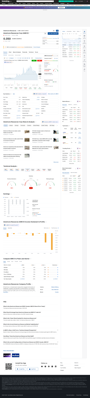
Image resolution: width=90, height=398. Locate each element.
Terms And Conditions (70, 377)
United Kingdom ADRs (28, 5)
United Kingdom (21, 5)
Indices (63, 13)
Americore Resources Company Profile (17, 266)
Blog (61, 345)
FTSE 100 (64, 27)
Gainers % (70, 86)
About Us (76, 345)
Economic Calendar (48, 3)
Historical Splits (18, 37)
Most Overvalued (74, 154)
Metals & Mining (54, 269)
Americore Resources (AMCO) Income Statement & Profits (24, 204)
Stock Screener (56, 3)
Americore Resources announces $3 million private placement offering (12, 137)
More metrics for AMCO (53, 76)
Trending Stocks (66, 130)
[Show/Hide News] (32, 40)
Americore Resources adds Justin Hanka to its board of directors (13, 121)
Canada (56, 274)
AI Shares (72, 5)
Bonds (74, 13)
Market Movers (66, 83)
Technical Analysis (10, 148)
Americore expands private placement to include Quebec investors (13, 129)
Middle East (49, 5)
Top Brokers (65, 108)
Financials (24, 34)
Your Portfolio (63, 350)
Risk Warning (85, 377)
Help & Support (78, 350)
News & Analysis (17, 34)
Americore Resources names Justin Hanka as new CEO (12, 114)
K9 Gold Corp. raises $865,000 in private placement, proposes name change (42, 121)
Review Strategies (36, 29)
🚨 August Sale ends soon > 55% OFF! (66, 1)
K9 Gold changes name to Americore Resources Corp (41, 114)
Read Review (79, 115)
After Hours (65, 5)
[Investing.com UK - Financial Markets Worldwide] (7, 1)
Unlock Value (54, 20)
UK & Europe (44, 5)
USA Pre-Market (59, 5)
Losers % (75, 86)
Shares (4, 5)
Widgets (62, 352)
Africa (69, 5)
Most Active (15, 5)
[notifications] (85, 1)
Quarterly (10, 210)
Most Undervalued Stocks (66, 151)
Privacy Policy (78, 377)
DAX (63, 29)
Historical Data (11, 37)
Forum (36, 34)
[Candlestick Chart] (4, 40)
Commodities (69, 13)
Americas (39, 5)
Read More (5, 274)
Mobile (61, 347)
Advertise (76, 347)
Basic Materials (55, 271)
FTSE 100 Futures (65, 38)
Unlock (23, 261)
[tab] (6, 152)
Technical (31, 34)
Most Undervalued (65, 154)
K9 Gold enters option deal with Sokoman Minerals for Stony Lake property (42, 129)
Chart (10, 34)
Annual (4, 210)
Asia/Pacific (54, 5)
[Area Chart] (7, 40)
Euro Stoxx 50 (64, 31)
